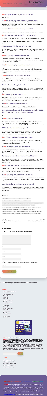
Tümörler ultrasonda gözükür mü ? (8, 294)
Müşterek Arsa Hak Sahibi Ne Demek (37, 220)
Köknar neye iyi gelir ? (6, 316)
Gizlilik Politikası (9, 3)
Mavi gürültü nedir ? (6, 305)
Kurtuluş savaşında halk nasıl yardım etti (20, 207)
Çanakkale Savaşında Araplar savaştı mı (24, 200)
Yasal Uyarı (15, 3)
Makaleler (7, 195)
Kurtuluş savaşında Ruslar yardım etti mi (9, 211)
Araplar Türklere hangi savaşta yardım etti (9, 200)
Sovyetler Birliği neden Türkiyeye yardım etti (22, 213)
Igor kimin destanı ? (6, 297)
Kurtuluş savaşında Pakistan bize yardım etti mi (27, 209)
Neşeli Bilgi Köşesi (36, 2)
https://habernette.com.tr (29, 282)
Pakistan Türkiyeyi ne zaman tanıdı (8, 213)
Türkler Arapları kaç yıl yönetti (35, 213)
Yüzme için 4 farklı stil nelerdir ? (8, 308)
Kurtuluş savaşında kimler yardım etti (34, 207)
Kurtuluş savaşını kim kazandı (36, 211)
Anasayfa (4, 3)
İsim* (3, 246)
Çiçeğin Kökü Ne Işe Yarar (7, 360)
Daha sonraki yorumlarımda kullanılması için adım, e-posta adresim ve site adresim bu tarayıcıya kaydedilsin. (20, 262)
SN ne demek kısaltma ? (6, 311)
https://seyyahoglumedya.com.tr (17, 282)
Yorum (3, 234)
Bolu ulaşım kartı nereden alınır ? (8, 300)
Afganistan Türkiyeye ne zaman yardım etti (9, 198)
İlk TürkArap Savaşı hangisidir (7, 207)
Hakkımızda (20, 3)
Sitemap (35, 282)
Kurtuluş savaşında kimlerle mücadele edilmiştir (10, 209)
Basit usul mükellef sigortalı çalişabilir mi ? (9, 291)
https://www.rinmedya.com (5, 282)
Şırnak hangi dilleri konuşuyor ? (8, 302)
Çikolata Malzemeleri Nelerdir (7, 363)
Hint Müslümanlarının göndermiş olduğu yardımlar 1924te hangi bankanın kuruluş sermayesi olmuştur (19, 205)
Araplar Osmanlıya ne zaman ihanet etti (24, 198)
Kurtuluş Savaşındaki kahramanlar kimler (23, 211)
